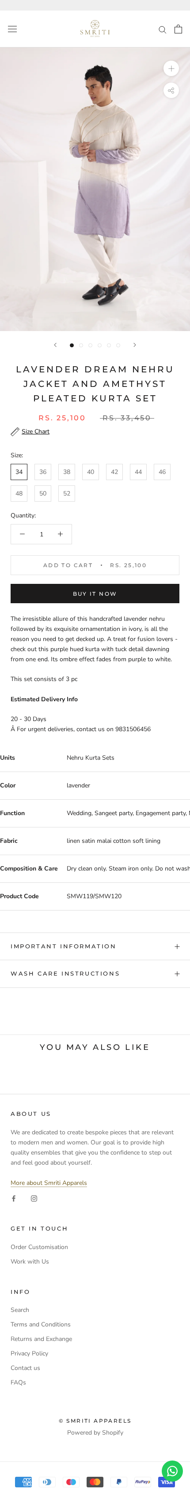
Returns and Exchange (41, 1339)
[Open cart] (178, 29)
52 (66, 493)
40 (90, 472)
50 (42, 493)
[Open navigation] (12, 29)
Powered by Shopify (95, 1432)
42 (114, 472)
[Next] (134, 345)
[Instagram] (34, 1198)
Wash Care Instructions (65, 973)
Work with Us (30, 1261)
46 (162, 472)
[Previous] (55, 345)
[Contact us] (172, 1471)
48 (19, 493)
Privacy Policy (29, 1353)
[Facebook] (14, 1198)
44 (138, 472)
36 (42, 472)
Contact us (25, 1368)
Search (20, 1310)
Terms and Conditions (41, 1324)
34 (19, 472)
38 (66, 472)
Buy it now (95, 593)
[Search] (163, 29)
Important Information (64, 946)
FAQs (18, 1382)
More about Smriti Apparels (49, 1183)
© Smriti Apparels (95, 1420)
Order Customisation (39, 1247)
